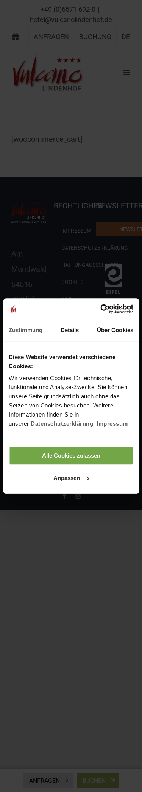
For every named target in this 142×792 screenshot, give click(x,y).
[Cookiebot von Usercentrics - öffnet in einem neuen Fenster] (101, 309)
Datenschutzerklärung (62, 423)
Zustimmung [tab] (25, 330)
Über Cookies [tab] (115, 330)
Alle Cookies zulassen (71, 455)
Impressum (112, 423)
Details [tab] (70, 330)
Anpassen (66, 478)
